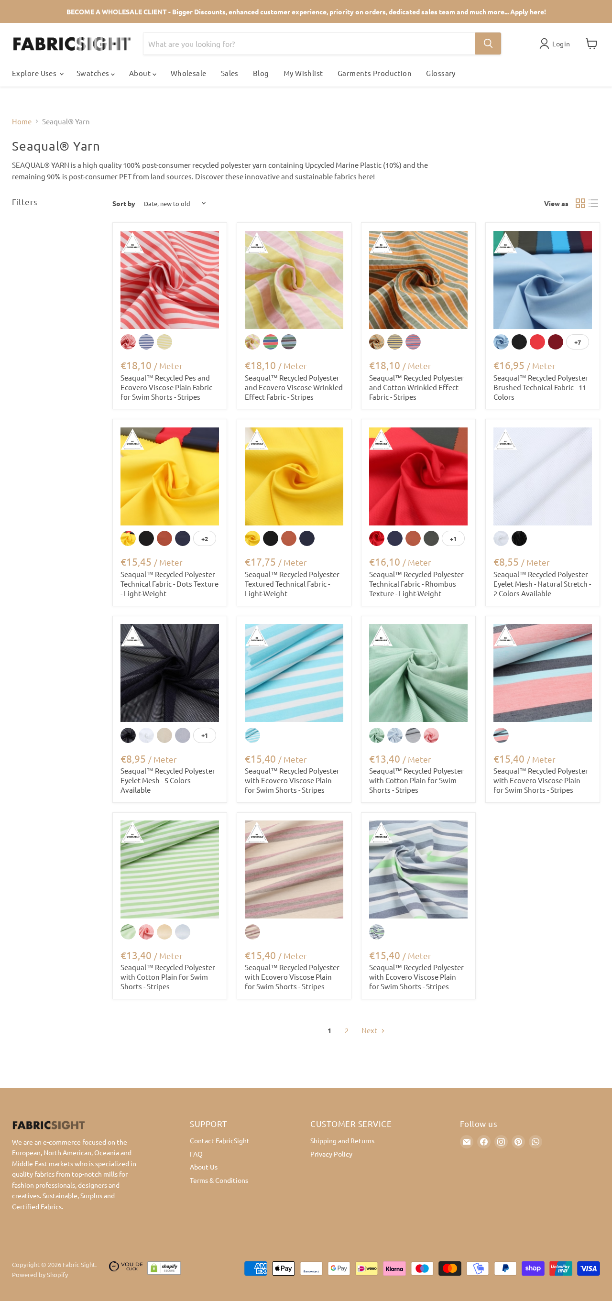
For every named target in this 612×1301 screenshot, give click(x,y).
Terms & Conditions (219, 1180)
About (141, 72)
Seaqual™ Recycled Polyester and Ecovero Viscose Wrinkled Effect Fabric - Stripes (294, 387)
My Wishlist (303, 72)
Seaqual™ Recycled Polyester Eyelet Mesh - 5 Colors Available (167, 780)
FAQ (196, 1153)
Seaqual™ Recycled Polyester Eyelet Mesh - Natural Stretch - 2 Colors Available (542, 583)
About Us (204, 1166)
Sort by (123, 203)
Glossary (441, 72)
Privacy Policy (331, 1153)
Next (370, 1030)
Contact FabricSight (220, 1140)
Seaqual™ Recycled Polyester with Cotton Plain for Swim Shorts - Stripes (416, 780)
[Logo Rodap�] (125, 1270)
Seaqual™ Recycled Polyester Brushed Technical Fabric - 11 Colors (540, 387)
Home (22, 121)
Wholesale (189, 72)
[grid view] (580, 203)
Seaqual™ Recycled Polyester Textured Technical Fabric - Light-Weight (292, 583)
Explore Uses (35, 72)
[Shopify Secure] (164, 1270)
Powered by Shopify (40, 1274)
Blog (261, 72)
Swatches (93, 72)
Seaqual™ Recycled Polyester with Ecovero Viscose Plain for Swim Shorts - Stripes (292, 780)
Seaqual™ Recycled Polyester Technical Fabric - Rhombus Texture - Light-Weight (416, 583)
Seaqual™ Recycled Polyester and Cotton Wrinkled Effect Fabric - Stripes (416, 387)
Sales (230, 72)
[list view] (594, 203)
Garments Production (375, 72)
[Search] (488, 44)
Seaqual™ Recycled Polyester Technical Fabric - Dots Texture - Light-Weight (169, 583)
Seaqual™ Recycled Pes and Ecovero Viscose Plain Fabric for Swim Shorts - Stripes (166, 387)
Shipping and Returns (342, 1140)
